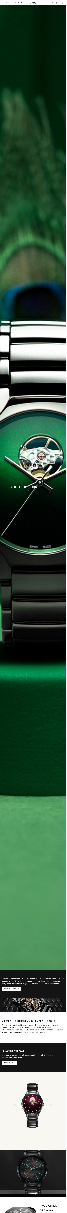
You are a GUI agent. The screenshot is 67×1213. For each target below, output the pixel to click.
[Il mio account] (56, 2)
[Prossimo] (50, 1103)
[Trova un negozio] (53, 2)
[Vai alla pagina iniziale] (33, 3)
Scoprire (33, 1140)
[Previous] (15, 1103)
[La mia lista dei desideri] (59, 2)
